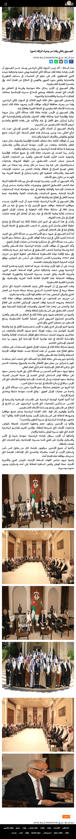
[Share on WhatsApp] (56, 61)
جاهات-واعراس (33, 828)
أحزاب (21, 833)
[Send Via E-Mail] (61, 61)
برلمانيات (42, 828)
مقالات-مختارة (58, 833)
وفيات (24, 828)
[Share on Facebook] (71, 61)
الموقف (27, 833)
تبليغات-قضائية (35, 833)
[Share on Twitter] (66, 61)
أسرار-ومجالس (47, 833)
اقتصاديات (56, 828)
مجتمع (18, 828)
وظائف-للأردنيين (8, 828)
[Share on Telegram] (51, 61)
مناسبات (14, 833)
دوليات (49, 828)
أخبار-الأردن (65, 828)
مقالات (67, 833)
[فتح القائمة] (6, 1)
